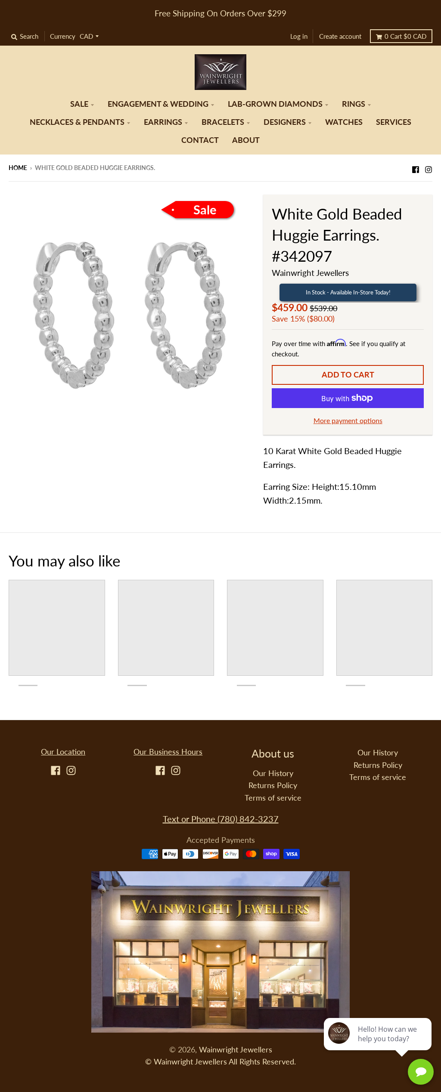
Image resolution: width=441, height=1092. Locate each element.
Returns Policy (272, 785)
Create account (340, 36)
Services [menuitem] (393, 122)
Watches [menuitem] (344, 122)
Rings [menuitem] (353, 103)
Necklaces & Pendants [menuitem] (77, 122)
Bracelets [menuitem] (223, 122)
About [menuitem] (246, 140)
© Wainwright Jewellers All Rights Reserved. (220, 1061)
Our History (273, 773)
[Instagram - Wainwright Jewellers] (428, 167)
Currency (62, 36)
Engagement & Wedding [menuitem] (158, 103)
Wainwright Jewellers (310, 273)
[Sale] (129, 314)
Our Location (63, 751)
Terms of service (273, 797)
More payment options (348, 420)
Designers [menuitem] (285, 122)
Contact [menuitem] (200, 140)
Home (18, 167)
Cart (405, 36)
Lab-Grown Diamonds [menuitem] (275, 103)
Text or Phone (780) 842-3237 (221, 819)
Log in (298, 36)
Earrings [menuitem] (163, 122)
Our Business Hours (168, 751)
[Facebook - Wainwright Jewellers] (415, 167)
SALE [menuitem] (79, 103)
